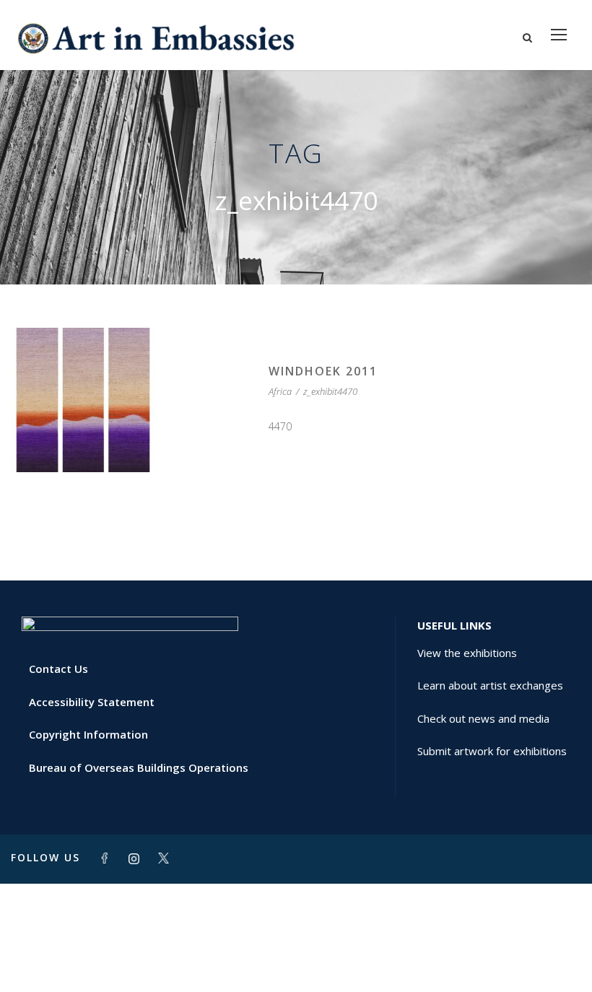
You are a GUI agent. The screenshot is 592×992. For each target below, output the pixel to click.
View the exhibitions (467, 652)
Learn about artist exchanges (490, 685)
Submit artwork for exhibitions (492, 751)
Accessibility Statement (91, 702)
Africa (280, 391)
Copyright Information (88, 734)
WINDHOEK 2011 (323, 371)
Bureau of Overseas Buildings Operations (138, 767)
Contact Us (58, 668)
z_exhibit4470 (330, 391)
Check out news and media (483, 718)
